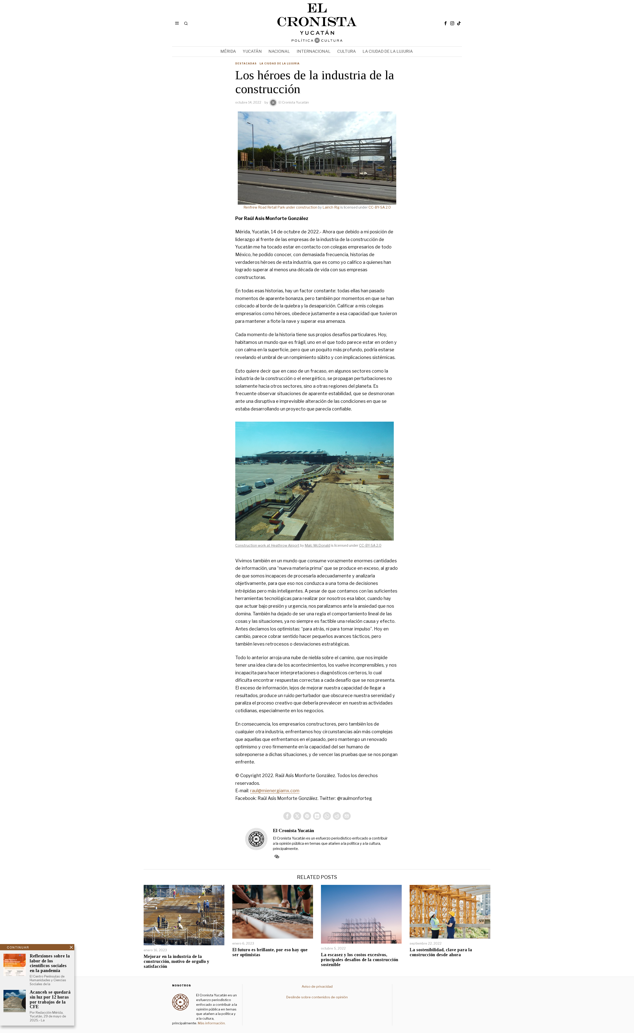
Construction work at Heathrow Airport (267, 545)
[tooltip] (446, 23)
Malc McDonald (317, 545)
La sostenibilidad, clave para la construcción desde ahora (441, 952)
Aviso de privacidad (317, 986)
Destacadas (246, 63)
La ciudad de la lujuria (280, 63)
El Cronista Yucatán (294, 102)
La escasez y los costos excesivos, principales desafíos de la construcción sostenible (359, 959)
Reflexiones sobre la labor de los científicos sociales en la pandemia (50, 963)
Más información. (211, 1023)
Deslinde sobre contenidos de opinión (317, 997)
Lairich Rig (331, 207)
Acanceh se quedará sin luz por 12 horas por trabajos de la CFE (50, 999)
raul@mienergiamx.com (274, 790)
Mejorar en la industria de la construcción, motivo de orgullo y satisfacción (176, 961)
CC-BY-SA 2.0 (380, 207)
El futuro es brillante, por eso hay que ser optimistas (270, 952)
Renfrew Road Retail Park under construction (280, 207)
